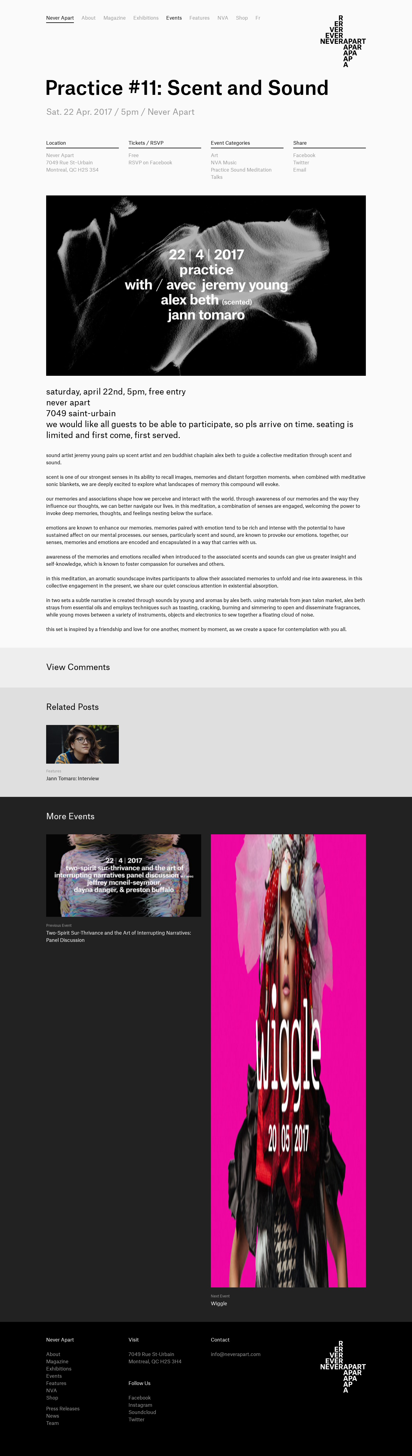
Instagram (140, 1405)
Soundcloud (142, 1412)
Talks (217, 177)
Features (199, 18)
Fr (257, 18)
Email (299, 170)
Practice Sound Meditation (241, 170)
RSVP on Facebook (150, 162)
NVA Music (224, 162)
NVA (222, 18)
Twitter (301, 162)
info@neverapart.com (236, 1354)
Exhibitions (146, 18)
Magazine (114, 18)
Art (214, 155)
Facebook (304, 155)
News (52, 1416)
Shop (242, 18)
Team (52, 1423)
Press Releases (63, 1408)
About (88, 18)
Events (174, 18)
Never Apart (60, 18)
